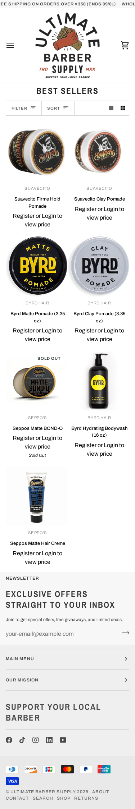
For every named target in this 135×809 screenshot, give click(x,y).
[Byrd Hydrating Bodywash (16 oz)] (98, 381)
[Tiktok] (22, 740)
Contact (17, 798)
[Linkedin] (49, 740)
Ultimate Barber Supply (43, 791)
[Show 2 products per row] (123, 108)
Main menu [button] (20, 658)
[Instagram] (35, 740)
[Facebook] (9, 740)
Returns (86, 798)
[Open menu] (16, 45)
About (100, 791)
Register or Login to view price (37, 220)
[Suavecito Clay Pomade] (98, 152)
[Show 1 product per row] (111, 108)
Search (43, 798)
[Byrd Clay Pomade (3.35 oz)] (98, 266)
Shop (64, 798)
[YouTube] (63, 740)
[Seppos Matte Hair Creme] (36, 496)
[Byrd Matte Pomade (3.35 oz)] (36, 266)
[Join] (123, 633)
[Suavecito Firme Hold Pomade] (36, 152)
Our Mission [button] (22, 679)
